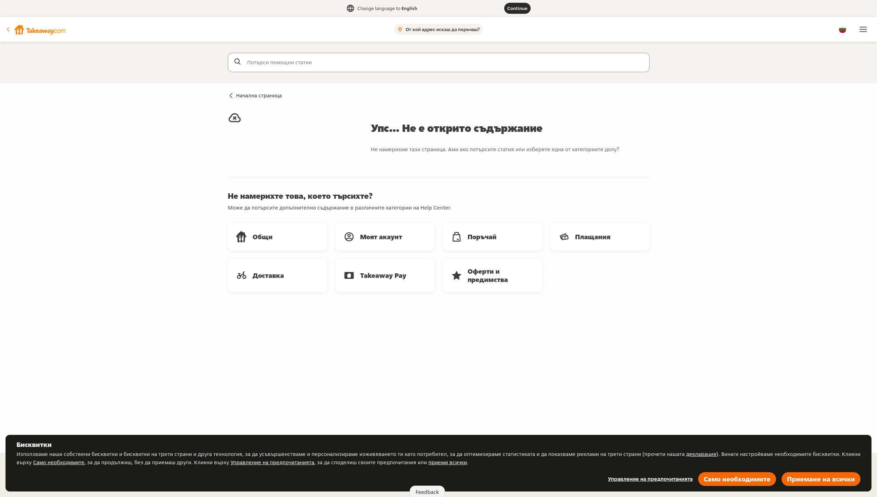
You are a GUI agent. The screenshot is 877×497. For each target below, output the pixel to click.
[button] (35, 29)
